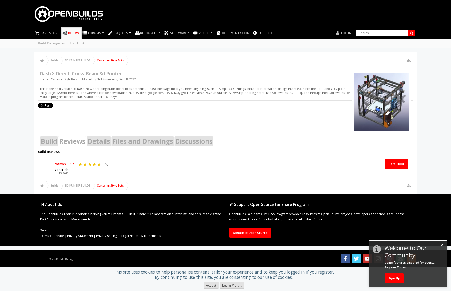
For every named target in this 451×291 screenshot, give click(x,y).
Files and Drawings (142, 141)
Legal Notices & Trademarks (141, 236)
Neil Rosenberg (107, 79)
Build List (77, 43)
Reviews (72, 141)
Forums (94, 33)
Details (98, 141)
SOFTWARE (178, 33)
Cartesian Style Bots (64, 79)
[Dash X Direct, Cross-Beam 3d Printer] (381, 101)
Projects (120, 33)
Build (49, 141)
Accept (211, 285)
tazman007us (64, 164)
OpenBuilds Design (61, 259)
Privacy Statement (80, 236)
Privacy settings (107, 236)
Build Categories (51, 43)
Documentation (235, 33)
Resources (149, 33)
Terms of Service (52, 236)
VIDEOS (204, 33)
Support (265, 33)
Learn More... (232, 285)
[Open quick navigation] (408, 60)
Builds (73, 33)
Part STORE (49, 33)
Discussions (194, 141)
